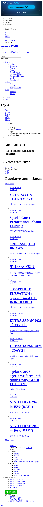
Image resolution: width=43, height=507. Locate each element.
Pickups (12, 70)
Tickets (12, 68)
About (7, 112)
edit (14, 40)
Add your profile (15, 88)
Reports (12, 94)
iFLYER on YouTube (17, 485)
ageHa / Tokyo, (17, 389)
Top (6, 99)
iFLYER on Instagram (17, 483)
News (7, 90)
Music (7, 118)
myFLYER (9, 40)
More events (9, 184)
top (2, 505)
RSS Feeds (13, 487)
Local (12, 78)
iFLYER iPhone (15, 497)
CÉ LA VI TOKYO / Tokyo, (22, 204)
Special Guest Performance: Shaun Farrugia (25, 222)
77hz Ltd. (29, 448)
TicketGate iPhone (16, 499)
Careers (16, 473)
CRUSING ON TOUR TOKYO (22, 197)
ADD (7, 171)
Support (17, 469)
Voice (7, 116)
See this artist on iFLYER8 (21, 7)
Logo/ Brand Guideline (22, 475)
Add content (9, 167)
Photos (7, 37)
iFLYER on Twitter (16, 479)
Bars (6, 35)
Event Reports (15, 72)
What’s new (21, 12)
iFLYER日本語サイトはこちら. (17, 52)
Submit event (14, 80)
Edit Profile (18, 130)
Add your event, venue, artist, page (26, 461)
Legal (16, 471)
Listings (12, 64)
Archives (13, 92)
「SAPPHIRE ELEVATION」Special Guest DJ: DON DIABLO (23, 295)
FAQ (16, 467)
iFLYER (13, 446)
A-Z (11, 84)
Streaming (13, 66)
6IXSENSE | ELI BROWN (22, 246)
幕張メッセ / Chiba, (19, 412)
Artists (7, 82)
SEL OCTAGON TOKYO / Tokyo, (25, 253)
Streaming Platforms (17, 76)
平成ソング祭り (22, 267)
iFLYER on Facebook (17, 481)
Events (7, 33)
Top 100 (13, 86)
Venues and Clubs (16, 74)
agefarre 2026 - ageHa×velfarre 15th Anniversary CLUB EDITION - (25, 378)
